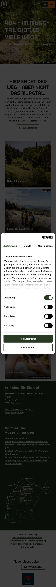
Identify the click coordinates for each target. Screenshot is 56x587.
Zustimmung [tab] (10, 246)
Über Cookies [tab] (45, 246)
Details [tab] (27, 246)
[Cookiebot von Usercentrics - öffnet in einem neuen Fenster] (40, 238)
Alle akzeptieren (28, 338)
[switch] (48, 307)
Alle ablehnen (28, 347)
